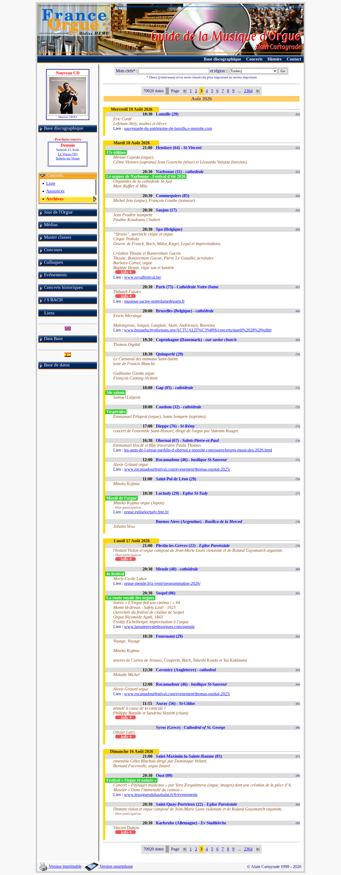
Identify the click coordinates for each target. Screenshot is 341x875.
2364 (248, 91)
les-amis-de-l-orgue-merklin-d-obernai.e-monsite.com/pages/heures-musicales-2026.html (198, 450)
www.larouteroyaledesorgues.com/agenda (159, 626)
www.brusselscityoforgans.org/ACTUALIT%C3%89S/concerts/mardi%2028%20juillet (197, 330)
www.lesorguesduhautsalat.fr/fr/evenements (160, 794)
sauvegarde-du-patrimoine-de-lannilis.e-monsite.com (168, 128)
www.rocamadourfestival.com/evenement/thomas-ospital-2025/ (177, 469)
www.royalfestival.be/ (142, 277)
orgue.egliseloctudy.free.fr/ (146, 512)
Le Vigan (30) (68, 156)
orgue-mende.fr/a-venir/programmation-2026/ (162, 583)
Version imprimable (65, 866)
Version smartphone (116, 866)
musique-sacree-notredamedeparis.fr (154, 301)
